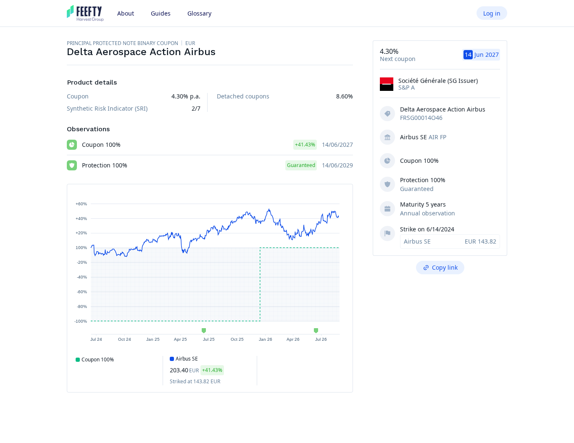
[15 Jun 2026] (316, 330)
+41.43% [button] (305, 144)
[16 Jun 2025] (204, 330)
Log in (491, 13)
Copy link (445, 267)
